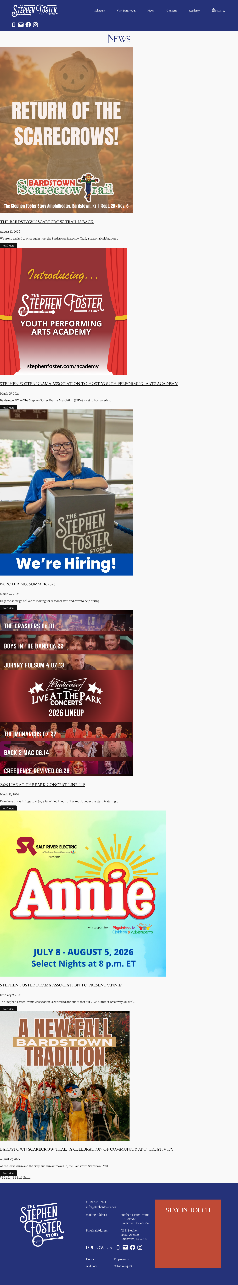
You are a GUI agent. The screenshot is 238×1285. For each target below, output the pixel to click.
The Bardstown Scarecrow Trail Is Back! (47, 222)
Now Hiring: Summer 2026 (27, 584)
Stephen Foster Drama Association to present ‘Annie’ (61, 985)
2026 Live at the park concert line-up (42, 784)
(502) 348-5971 (96, 1202)
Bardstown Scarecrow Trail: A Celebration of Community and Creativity (87, 1149)
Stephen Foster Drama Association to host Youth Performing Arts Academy (89, 383)
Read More (8, 245)
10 (20, 1177)
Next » (26, 1177)
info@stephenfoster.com (102, 1207)
